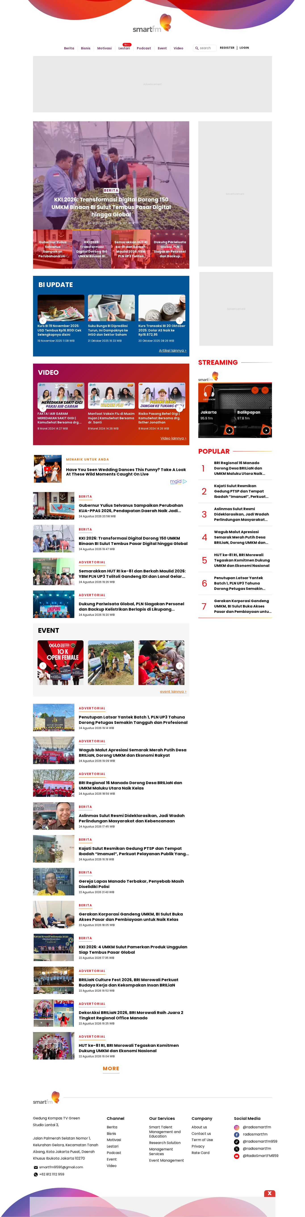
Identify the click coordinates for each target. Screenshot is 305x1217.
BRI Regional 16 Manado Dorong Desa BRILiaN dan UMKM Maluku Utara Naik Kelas (130, 785)
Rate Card (200, 1152)
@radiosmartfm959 (257, 1141)
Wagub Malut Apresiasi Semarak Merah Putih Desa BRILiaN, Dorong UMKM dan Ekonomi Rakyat (132, 752)
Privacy (198, 1146)
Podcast (144, 48)
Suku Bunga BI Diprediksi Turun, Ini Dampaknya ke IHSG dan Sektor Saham (108, 330)
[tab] (52, 249)
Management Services (161, 1151)
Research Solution (165, 1142)
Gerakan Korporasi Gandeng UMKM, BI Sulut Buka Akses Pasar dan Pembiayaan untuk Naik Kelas (131, 916)
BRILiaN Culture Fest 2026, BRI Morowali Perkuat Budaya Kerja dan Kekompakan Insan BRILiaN (128, 982)
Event (162, 48)
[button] (42, 320)
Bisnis (85, 48)
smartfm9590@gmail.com (61, 1167)
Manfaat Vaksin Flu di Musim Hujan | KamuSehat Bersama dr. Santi (111, 418)
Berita (69, 48)
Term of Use (202, 1139)
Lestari (124, 48)
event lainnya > (173, 691)
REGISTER (227, 48)
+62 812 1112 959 (51, 1174)
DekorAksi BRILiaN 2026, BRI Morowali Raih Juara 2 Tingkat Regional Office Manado (131, 1015)
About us (199, 1127)
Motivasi (104, 48)
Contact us (201, 1133)
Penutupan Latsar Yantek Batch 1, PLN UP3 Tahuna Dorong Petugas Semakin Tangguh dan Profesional (133, 719)
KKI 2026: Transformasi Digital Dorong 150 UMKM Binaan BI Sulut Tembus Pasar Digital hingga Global (133, 541)
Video (178, 48)
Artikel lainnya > (173, 350)
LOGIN (244, 48)
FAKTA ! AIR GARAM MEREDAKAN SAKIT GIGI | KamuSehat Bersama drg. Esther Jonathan (58, 418)
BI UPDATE (55, 284)
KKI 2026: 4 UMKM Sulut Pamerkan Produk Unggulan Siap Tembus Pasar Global (133, 949)
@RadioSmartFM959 (257, 1155)
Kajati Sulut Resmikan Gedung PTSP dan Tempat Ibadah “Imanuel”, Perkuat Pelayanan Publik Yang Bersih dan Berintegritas (132, 851)
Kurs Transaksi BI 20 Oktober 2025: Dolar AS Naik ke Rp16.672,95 (161, 330)
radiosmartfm (255, 1134)
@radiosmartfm (257, 1127)
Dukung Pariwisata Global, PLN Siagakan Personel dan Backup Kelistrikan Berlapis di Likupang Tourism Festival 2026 (131, 606)
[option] (61, 319)
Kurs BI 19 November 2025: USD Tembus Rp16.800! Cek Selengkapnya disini (59, 330)
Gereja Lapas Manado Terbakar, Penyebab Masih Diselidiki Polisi (131, 884)
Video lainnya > (174, 438)
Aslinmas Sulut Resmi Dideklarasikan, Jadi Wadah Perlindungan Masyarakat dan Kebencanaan (132, 818)
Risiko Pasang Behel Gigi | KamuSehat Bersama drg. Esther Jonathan (159, 418)
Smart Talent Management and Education (165, 1132)
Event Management (166, 1160)
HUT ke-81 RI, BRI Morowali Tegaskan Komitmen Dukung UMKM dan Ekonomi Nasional (129, 1048)
